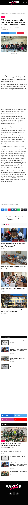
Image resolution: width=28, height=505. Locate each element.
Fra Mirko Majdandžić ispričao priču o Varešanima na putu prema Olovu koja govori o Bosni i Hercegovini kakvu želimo (13, 245)
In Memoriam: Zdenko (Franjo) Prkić (17, 340)
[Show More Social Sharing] (25, 33)
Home (2, 13)
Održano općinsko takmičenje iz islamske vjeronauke (8, 218)
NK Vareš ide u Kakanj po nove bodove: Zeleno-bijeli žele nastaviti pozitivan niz (18, 473)
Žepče (16, 204)
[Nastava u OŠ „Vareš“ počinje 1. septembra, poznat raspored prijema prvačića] (14, 301)
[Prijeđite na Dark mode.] (24, 2)
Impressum (10, 497)
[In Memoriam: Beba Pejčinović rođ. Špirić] (5, 366)
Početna (5, 497)
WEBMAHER (21, 501)
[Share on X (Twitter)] (12, 33)
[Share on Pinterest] (20, 33)
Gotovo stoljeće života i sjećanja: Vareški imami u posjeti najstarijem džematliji (17, 358)
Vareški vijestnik (10, 27)
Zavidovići (11, 204)
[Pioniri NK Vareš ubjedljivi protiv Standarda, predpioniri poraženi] (14, 434)
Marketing (22, 497)
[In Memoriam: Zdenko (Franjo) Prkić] (5, 342)
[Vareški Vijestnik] (13, 2)
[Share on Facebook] (5, 33)
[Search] (26, 2)
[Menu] (2, 2)
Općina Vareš (4, 204)
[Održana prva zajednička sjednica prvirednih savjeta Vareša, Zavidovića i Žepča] (14, 44)
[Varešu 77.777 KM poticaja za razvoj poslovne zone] (14, 279)
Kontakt (17, 497)
